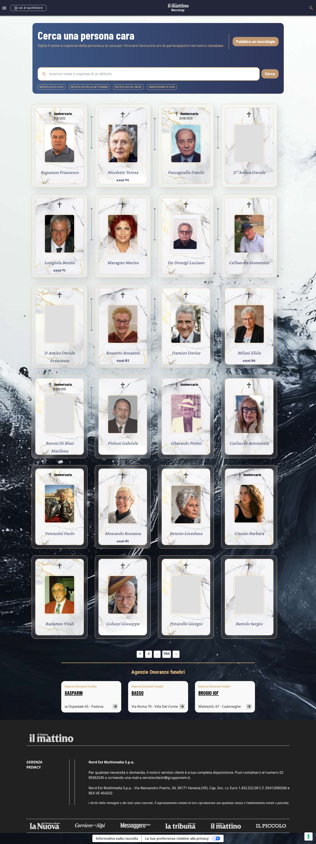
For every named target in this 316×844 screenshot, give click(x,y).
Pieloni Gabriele (123, 443)
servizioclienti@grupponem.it (166, 777)
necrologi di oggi (51, 87)
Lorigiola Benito (59, 262)
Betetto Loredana (186, 533)
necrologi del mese (128, 87)
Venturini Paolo (59, 533)
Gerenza (34, 762)
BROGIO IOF (208, 693)
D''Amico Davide (249, 172)
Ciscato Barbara (249, 533)
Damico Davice (186, 352)
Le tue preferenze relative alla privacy (177, 838)
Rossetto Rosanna (123, 352)
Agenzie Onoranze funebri (158, 672)
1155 (166, 654)
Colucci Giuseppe (123, 623)
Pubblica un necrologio (255, 41)
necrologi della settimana (89, 87)
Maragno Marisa (122, 262)
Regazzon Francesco (60, 172)
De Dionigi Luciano (186, 262)
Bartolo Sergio (249, 623)
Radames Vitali (59, 623)
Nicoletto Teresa (122, 172)
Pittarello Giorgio (186, 623)
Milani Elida (249, 352)
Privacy (33, 767)
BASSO (138, 693)
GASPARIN (74, 693)
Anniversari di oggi (162, 87)
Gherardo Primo (186, 443)
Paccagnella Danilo (186, 172)
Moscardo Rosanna (123, 533)
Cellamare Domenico (249, 262)
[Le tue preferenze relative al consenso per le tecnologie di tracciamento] (308, 836)
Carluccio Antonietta (249, 443)
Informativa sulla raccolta (117, 838)
